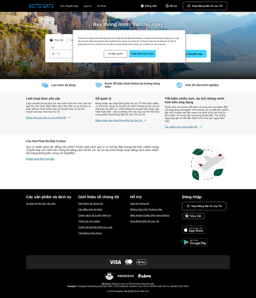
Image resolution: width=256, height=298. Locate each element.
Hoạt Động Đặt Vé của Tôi (144, 221)
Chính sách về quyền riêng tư (94, 215)
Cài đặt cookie (115, 54)
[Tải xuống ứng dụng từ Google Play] (195, 242)
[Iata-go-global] (109, 276)
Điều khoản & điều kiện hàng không (149, 215)
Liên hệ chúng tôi (139, 203)
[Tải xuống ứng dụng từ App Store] (195, 230)
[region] (129, 46)
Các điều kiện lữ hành (90, 209)
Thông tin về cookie (89, 221)
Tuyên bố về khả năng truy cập (95, 227)
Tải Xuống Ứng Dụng (90, 233)
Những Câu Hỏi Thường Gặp (146, 209)
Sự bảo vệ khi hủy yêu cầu (40, 203)
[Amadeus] (126, 276)
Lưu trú (88, 6)
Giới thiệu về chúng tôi (90, 203)
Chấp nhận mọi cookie (142, 54)
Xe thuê (101, 6)
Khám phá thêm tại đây (40, 158)
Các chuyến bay (69, 6)
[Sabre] (144, 275)
